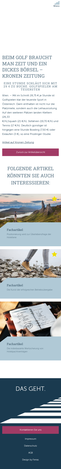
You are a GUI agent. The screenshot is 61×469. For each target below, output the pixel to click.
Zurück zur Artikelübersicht (30, 152)
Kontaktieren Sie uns (30, 429)
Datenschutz (30, 446)
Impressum (30, 439)
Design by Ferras (30, 459)
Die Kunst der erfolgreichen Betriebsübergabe (29, 290)
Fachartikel (15, 230)
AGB (30, 453)
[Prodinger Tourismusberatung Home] (8, 4)
